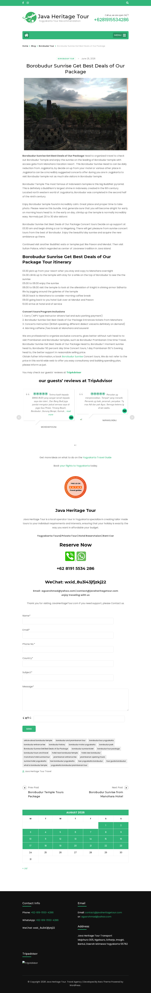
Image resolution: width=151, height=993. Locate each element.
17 (30, 845)
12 (60, 838)
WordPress (75, 985)
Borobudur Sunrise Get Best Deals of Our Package (46, 748)
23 (121, 845)
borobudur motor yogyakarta (82, 744)
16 (121, 838)
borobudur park (106, 744)
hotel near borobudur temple (65, 753)
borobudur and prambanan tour (70, 740)
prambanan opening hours (92, 757)
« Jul (24, 868)
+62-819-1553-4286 (42, 912)
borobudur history (57, 744)
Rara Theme (104, 981)
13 (75, 838)
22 (106, 845)
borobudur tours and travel (36, 753)
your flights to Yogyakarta (75, 465)
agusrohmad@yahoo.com (96, 916)
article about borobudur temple (38, 740)
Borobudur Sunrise (72, 356)
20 (75, 845)
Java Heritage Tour (63, 16)
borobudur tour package (108, 748)
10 (30, 838)
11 (45, 838)
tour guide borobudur (116, 761)
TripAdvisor (74, 372)
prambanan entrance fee (65, 757)
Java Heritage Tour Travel (38, 771)
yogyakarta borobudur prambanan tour (69, 765)
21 (91, 845)
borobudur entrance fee (34, 744)
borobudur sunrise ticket (82, 748)
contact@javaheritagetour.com (103, 912)
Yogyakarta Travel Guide (97, 457)
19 (60, 845)
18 (46, 845)
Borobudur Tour (66, 58)
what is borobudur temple (35, 765)
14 (91, 838)
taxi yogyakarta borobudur (90, 761)
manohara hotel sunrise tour (37, 757)
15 (106, 838)
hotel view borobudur (91, 753)
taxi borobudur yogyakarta (62, 761)
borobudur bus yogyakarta (101, 740)
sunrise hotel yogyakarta (35, 761)
